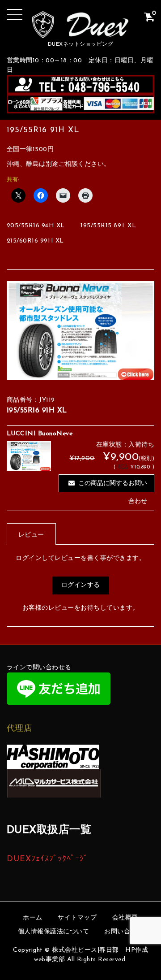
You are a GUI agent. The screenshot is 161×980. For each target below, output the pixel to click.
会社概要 (125, 918)
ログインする (80, 585)
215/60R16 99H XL (35, 241)
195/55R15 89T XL (108, 225)
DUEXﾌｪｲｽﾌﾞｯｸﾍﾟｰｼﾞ (47, 859)
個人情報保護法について (53, 931)
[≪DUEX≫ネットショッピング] (80, 31)
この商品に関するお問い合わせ (112, 486)
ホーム (32, 918)
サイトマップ (77, 918)
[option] (81, 330)
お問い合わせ (123, 931)
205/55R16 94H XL (36, 225)
